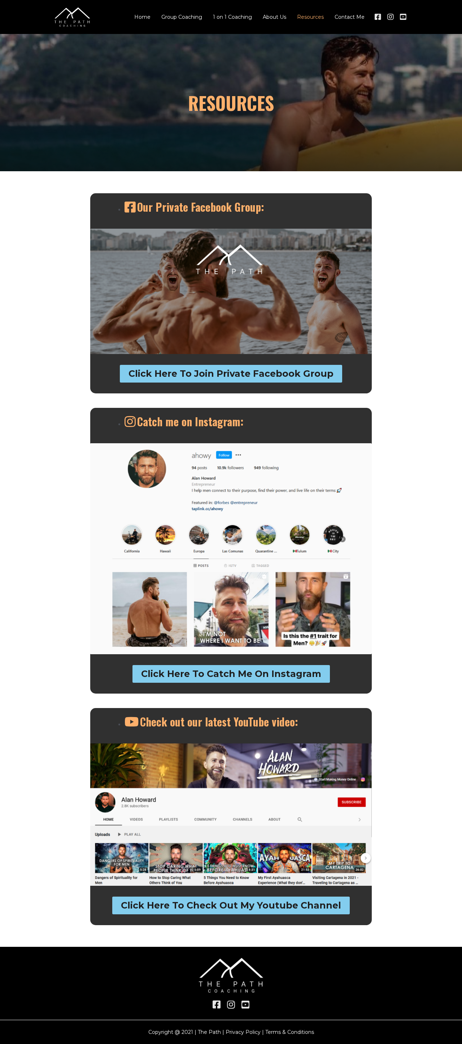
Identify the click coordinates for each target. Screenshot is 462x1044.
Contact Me (350, 17)
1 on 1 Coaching (232, 17)
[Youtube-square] (403, 17)
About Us (274, 17)
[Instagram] (390, 17)
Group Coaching (181, 17)
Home (142, 17)
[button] (231, 374)
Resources (310, 17)
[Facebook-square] (378, 17)
